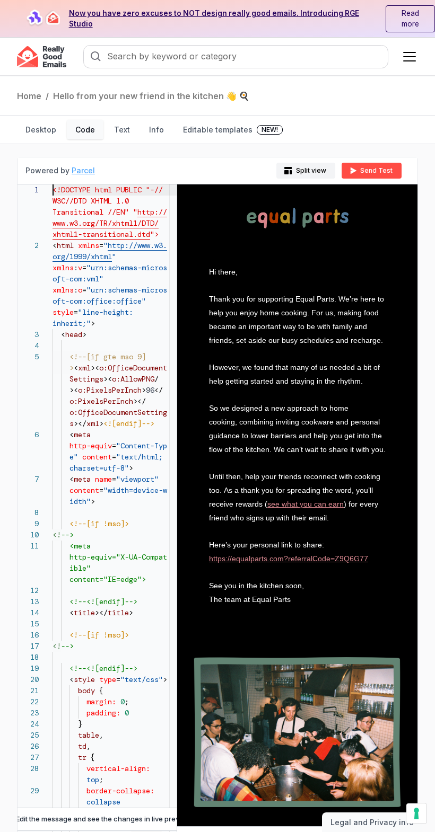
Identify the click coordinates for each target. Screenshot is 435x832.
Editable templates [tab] (230, 129)
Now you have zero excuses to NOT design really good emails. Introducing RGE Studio (214, 19)
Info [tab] (156, 129)
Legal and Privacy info (372, 822)
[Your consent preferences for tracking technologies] (416, 813)
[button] (407, 56)
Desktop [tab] (40, 129)
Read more (410, 19)
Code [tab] (85, 129)
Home (29, 96)
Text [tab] (122, 129)
